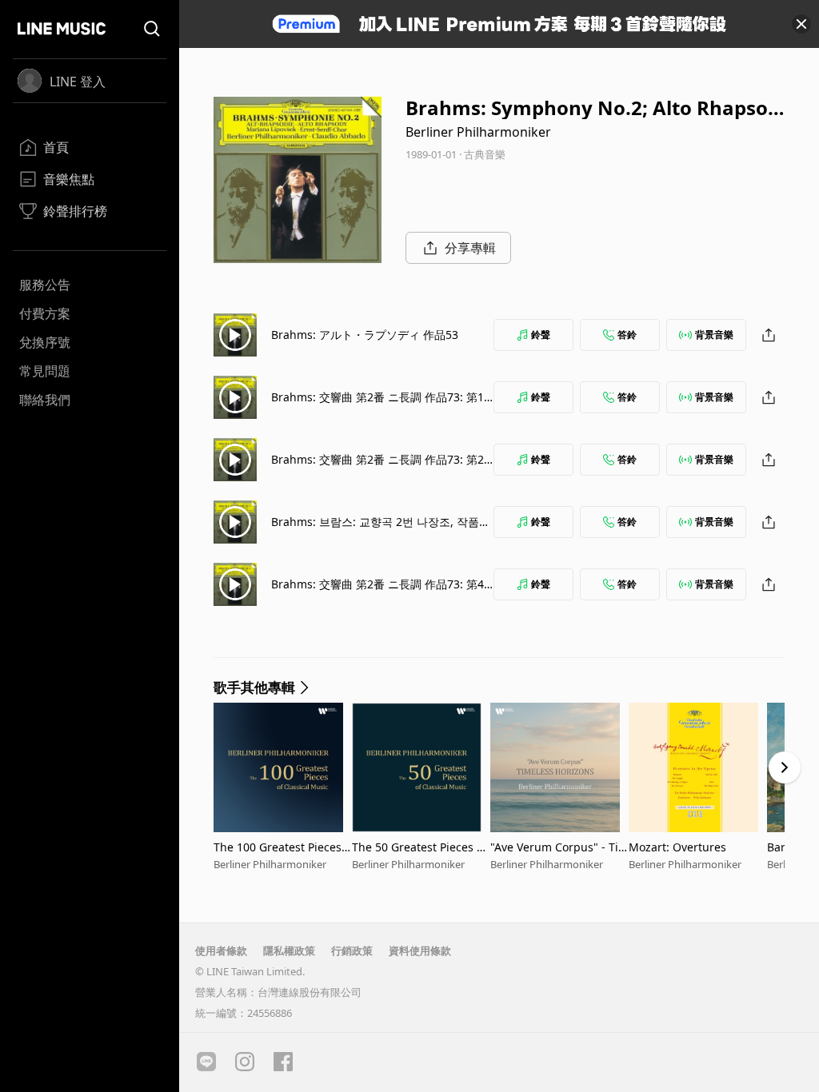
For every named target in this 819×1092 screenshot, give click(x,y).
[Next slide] (785, 767)
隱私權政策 (289, 950)
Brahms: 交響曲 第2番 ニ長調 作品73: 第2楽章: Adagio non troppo (377, 467)
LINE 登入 (78, 81)
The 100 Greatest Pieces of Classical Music (282, 847)
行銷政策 (352, 950)
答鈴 (627, 334)
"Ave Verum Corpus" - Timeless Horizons (559, 847)
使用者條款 (221, 950)
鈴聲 (540, 334)
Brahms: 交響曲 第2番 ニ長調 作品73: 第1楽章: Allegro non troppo (377, 404)
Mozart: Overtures (677, 847)
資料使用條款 (420, 950)
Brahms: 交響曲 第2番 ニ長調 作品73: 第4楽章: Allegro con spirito (377, 592)
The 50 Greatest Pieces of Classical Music (419, 847)
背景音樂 (714, 334)
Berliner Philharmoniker (478, 132)
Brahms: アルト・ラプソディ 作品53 (364, 334)
